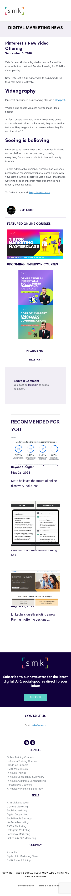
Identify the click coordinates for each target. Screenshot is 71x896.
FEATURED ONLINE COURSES (28, 223)
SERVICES (35, 750)
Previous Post (35, 351)
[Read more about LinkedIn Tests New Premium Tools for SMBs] (35, 587)
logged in (33, 384)
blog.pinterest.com (39, 192)
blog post (60, 100)
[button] (64, 10)
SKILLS (35, 795)
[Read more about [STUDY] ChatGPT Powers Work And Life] (35, 525)
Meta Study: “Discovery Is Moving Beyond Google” (35, 465)
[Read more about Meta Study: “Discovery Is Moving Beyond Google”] (35, 450)
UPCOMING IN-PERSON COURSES (32, 264)
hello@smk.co (39, 725)
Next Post (35, 360)
